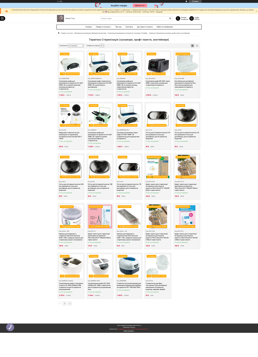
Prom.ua (138, 325)
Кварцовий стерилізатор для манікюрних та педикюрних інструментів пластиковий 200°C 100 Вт (70, 135)
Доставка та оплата (145, 27)
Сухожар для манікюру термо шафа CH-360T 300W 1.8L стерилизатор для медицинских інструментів (128, 135)
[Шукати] (170, 18)
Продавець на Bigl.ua (129, 327)
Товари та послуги (103, 27)
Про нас (118, 27)
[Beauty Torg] (60, 18)
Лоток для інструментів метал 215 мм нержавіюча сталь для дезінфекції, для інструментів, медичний (158, 135)
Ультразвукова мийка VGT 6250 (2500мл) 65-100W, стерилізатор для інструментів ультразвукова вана (99, 286)
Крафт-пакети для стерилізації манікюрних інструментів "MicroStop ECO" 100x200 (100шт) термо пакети (186, 187)
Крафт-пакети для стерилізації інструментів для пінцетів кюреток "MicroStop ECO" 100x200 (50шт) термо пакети (157, 187)
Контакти (129, 27)
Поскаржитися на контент (124, 329)
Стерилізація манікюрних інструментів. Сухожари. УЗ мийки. (128, 33)
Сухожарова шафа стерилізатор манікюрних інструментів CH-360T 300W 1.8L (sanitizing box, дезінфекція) (100, 84)
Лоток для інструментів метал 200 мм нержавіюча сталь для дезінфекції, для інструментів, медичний (71, 187)
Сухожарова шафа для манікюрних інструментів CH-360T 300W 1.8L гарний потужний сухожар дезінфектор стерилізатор (100, 136)
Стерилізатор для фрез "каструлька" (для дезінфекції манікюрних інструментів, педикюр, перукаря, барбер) (156, 286)
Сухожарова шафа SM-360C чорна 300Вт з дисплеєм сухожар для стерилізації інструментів (158, 83)
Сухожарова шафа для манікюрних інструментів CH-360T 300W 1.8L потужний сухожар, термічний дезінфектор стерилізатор (129, 85)
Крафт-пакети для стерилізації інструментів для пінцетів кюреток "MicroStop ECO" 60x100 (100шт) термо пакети (157, 237)
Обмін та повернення (165, 27)
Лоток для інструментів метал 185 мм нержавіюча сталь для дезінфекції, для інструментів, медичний (100, 187)
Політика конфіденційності (140, 329)
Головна (88, 27)
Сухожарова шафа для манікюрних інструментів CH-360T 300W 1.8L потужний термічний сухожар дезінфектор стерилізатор (71, 85)
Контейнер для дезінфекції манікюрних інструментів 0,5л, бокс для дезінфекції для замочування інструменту (185, 84)
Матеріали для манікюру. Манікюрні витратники (90, 33)
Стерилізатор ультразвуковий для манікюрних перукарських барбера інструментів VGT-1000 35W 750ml (129, 285)
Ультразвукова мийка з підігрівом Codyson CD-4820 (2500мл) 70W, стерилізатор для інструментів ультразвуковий (71, 286)
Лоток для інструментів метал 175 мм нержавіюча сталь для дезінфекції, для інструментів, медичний (129, 187)
